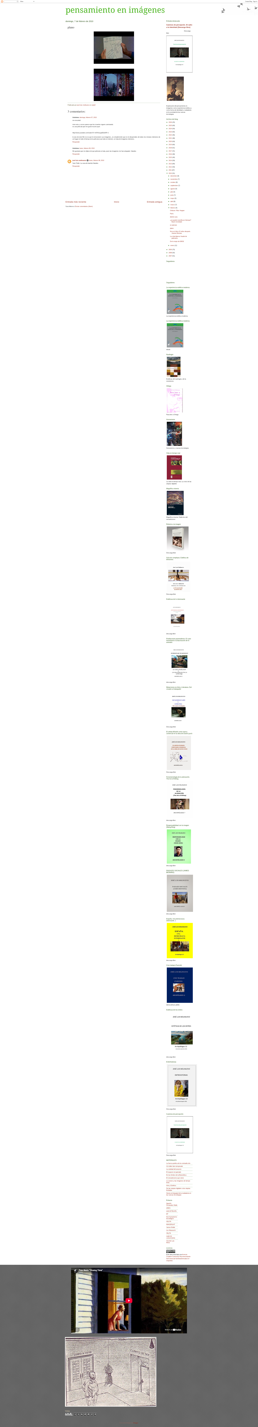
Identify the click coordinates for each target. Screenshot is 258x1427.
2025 (170, 125)
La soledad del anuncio (173, 1169)
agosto (172, 189)
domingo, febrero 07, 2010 (88, 117)
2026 (170, 122)
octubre (173, 182)
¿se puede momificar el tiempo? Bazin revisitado (180, 221)
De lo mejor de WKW (177, 241)
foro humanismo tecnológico (171, 1217)
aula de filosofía (171, 1211)
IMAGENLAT (170, 1224)
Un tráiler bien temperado (174, 1166)
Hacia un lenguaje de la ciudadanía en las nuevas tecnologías (178, 1194)
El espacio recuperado (173, 1172)
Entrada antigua (154, 202)
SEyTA (168, 1233)
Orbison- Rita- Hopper (177, 210)
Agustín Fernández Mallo (171, 1204)
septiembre (174, 185)
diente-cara (173, 217)
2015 (170, 157)
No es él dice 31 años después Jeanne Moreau (180, 232)
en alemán (173, 225)
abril (172, 201)
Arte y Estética (171, 1185)
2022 (170, 135)
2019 (170, 144)
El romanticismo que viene (175, 1178)
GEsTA (168, 1221)
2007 (170, 256)
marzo (172, 204)
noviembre (174, 179)
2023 (170, 132)
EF (167, 1214)
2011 (170, 170)
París (172, 213)
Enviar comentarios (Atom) (84, 206)
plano (172, 228)
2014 (170, 160)
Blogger (135, 1423)
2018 (170, 148)
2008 (170, 253)
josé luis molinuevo (83, 105)
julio (171, 192)
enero (172, 245)
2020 (170, 141)
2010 (170, 173)
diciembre (173, 176)
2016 (170, 154)
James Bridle (170, 1227)
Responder (76, 142)
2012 (170, 167)
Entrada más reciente (76, 202)
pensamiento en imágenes (115, 10)
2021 (170, 138)
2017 (170, 151)
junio (172, 195)
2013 (170, 164)
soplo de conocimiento (170, 1237)
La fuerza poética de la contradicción (178, 1163)
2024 (170, 128)
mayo (172, 198)
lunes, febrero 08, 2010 (87, 148)
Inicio (116, 202)
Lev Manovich (171, 1230)
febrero (172, 208)
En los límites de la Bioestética (176, 1175)
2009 (170, 249)
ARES (168, 1208)
